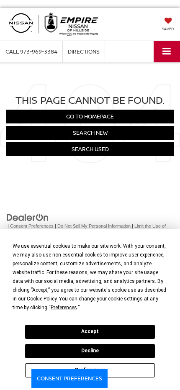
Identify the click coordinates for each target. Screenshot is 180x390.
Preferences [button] (64, 307)
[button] (31, 52)
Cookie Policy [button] (42, 299)
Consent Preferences (69, 378)
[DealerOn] (27, 217)
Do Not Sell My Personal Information (94, 225)
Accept (90, 331)
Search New (90, 132)
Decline (90, 351)
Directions (84, 51)
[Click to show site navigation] (167, 51)
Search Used (90, 149)
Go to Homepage (90, 116)
